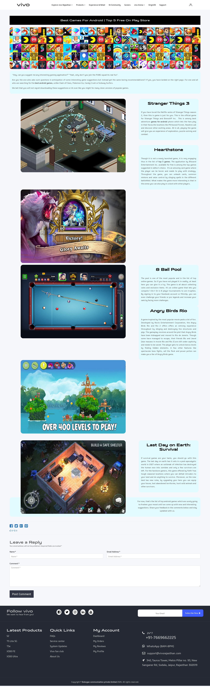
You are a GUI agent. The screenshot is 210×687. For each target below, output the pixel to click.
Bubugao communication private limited (99, 682)
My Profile (98, 651)
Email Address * (113, 551)
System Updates (58, 646)
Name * (13, 551)
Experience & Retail (97, 5)
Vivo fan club (57, 651)
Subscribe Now (192, 613)
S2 (8, 636)
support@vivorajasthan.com (163, 653)
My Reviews (99, 646)
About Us (55, 656)
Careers (127, 5)
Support (162, 5)
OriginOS (152, 5)
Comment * (14, 563)
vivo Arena (138, 5)
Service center (57, 641)
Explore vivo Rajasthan (61, 5)
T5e (8, 646)
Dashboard (98, 636)
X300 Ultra (12, 656)
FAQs (52, 636)
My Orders (98, 641)
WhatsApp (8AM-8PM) (160, 646)
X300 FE (11, 651)
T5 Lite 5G (12, 641)
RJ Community (115, 5)
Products (80, 5)
